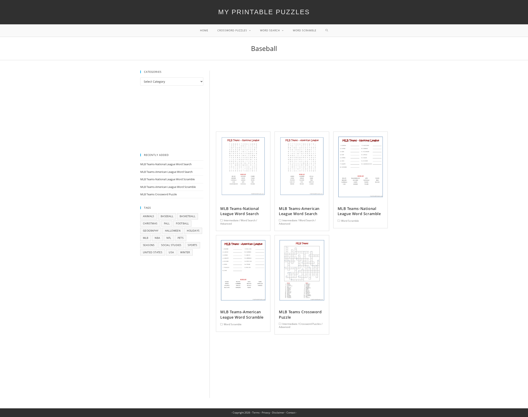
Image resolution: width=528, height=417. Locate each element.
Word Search (248, 220)
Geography (151, 230)
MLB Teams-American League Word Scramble (242, 314)
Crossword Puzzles (310, 324)
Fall (167, 223)
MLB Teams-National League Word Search (239, 211)
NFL (168, 238)
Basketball (187, 216)
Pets (181, 238)
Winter (185, 252)
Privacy (266, 412)
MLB (145, 238)
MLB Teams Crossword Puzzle (158, 194)
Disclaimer (278, 412)
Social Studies (171, 245)
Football (182, 223)
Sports (192, 245)
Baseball (167, 216)
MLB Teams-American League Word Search (299, 211)
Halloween (173, 230)
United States (152, 252)
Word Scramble (350, 221)
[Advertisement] (302, 101)
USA (171, 252)
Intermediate (231, 220)
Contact (290, 412)
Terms (256, 412)
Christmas (150, 223)
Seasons (149, 245)
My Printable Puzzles (264, 12)
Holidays (193, 230)
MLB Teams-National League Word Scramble (359, 211)
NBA (157, 238)
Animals (148, 216)
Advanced (226, 223)
